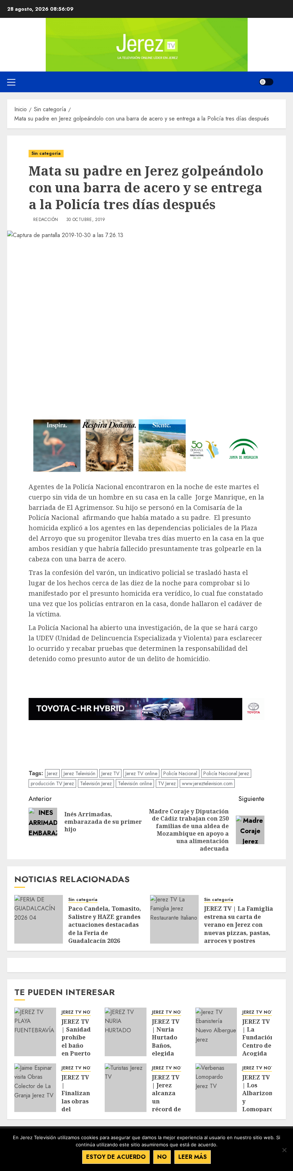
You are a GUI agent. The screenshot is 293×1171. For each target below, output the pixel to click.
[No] (284, 1149)
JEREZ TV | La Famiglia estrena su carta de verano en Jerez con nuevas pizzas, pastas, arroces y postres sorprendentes (238, 929)
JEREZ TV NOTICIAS (83, 1012)
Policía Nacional (180, 773)
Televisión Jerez (96, 783)
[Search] (281, 82)
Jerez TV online (141, 773)
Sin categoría (46, 153)
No (162, 1157)
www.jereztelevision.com (207, 783)
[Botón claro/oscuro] (266, 81)
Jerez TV (110, 773)
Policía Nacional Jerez (226, 773)
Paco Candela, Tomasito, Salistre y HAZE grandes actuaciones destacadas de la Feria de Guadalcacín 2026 (104, 925)
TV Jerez (167, 783)
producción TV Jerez (52, 783)
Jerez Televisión (79, 773)
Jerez (52, 773)
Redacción (45, 220)
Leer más (192, 1157)
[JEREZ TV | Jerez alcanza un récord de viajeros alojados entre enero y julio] (125, 1087)
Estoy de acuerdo (116, 1157)
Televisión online (135, 783)
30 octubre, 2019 (85, 220)
